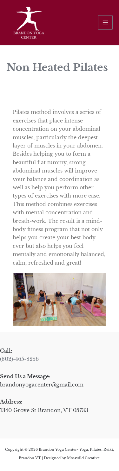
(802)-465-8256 (19, 359)
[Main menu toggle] (105, 22)
